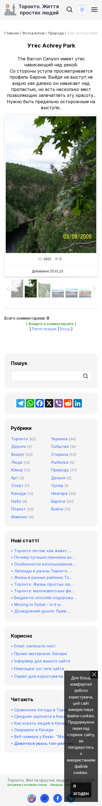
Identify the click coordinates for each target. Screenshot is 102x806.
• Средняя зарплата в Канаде (41, 716)
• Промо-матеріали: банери (39, 653)
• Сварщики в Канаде (32, 729)
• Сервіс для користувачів (37, 676)
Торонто (19, 438)
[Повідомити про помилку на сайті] (31, 798)
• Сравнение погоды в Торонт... (42, 709)
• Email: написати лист (33, 646)
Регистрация (44, 328)
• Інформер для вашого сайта (40, 661)
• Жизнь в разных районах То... (41, 577)
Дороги (18, 446)
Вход (65, 328)
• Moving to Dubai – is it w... (37, 604)
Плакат (18, 509)
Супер (57, 485)
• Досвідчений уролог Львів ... (41, 611)
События (60, 446)
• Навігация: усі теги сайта (37, 668)
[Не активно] (57, 798)
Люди (17, 462)
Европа (58, 501)
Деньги (58, 477)
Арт (14, 477)
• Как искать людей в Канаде (40, 723)
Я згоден (81, 790)
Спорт (17, 485)
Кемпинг (19, 516)
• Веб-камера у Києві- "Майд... (41, 736)
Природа (56, 33)
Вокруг (17, 454)
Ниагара (59, 493)
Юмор (17, 470)
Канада (18, 493)
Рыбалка (60, 462)
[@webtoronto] (44, 798)
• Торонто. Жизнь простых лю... (42, 584)
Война (57, 509)
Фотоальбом (33, 33)
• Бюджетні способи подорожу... (43, 597)
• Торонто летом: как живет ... (41, 550)
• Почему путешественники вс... (43, 557)
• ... (45, 743)
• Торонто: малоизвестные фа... (42, 590)
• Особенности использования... (43, 564)
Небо (16, 501)
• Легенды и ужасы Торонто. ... (42, 571)
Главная (11, 33)
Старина (59, 454)
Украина (59, 438)
